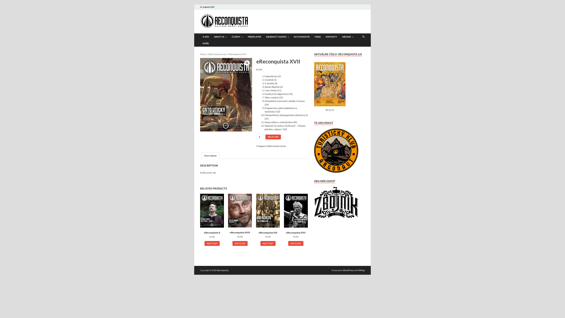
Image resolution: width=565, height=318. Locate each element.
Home (203, 54)
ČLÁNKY (236, 37)
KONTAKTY (331, 37)
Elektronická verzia (217, 54)
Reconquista (222, 270)
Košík (206, 43)
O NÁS (206, 37)
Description (210, 155)
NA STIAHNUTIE (302, 37)
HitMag (361, 270)
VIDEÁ (318, 37)
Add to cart (273, 137)
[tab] (210, 156)
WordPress (348, 270)
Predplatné (254, 37)
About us (219, 37)
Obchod (346, 37)
